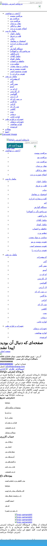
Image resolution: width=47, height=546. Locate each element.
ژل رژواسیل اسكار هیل (13, 496)
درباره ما (8, 413)
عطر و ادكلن (15, 26)
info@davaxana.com (15, 366)
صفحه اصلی (5, 351)
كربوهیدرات (15, 79)
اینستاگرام (20, 369)
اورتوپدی (13, 126)
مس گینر (14, 84)
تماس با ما (9, 418)
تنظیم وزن (14, 63)
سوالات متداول (10, 433)
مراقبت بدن (15, 21)
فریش (7, 506)
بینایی (12, 38)
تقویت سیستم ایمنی (18, 71)
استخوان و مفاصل (18, 41)
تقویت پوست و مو (18, 69)
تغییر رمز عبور (10, 467)
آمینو (12, 86)
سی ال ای (14, 106)
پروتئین (13, 114)
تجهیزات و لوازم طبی (14, 119)
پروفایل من (9, 442)
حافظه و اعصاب (17, 61)
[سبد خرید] (23, 8)
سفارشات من (10, 452)
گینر (11, 81)
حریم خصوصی (10, 428)
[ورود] (28, 8)
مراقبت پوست (16, 16)
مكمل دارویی (10, 31)
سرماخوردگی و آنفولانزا (20, 51)
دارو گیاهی (14, 53)
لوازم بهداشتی (16, 124)
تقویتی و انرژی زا (17, 74)
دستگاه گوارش (16, 48)
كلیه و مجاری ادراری (19, 43)
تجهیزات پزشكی (17, 121)
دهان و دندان (15, 23)
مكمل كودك (15, 58)
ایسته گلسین (9, 501)
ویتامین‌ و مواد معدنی (19, 66)
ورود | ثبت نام (15, 145)
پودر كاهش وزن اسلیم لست (15, 481)
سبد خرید (11, 148)
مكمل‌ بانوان (15, 33)
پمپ (12, 111)
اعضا (7, 131)
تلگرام (11, 369)
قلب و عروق (15, 36)
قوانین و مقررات (11, 423)
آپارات (3, 369)
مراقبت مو (14, 18)
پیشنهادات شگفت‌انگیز (13, 408)
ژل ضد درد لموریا (11, 511)
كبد (11, 46)
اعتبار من (8, 447)
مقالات (8, 129)
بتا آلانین (13, 101)
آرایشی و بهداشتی (12, 13)
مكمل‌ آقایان (15, 56)
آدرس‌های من (9, 457)
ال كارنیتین (14, 91)
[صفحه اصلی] (19, 8)
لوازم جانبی (15, 116)
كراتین (12, 104)
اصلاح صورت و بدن (18, 28)
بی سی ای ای (16, 99)
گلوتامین (13, 94)
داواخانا (7, 403)
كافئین (12, 109)
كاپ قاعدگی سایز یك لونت (14, 491)
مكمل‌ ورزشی (11, 76)
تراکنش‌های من (10, 462)
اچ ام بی (13, 89)
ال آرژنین (14, 96)
